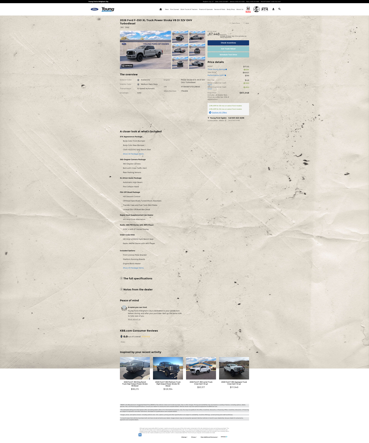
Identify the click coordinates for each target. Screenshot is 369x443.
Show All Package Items (133, 154)
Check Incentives (228, 43)
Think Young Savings (216, 69)
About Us (239, 9)
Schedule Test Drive (228, 55)
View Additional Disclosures (209, 437)
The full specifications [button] (137, 278)
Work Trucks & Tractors (188, 9)
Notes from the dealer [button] (138, 289)
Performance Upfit (216, 75)
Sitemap (183, 437)
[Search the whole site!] (279, 9)
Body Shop (231, 9)
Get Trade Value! (228, 49)
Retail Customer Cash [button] (217, 84)
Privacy (123, 342)
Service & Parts (219, 9)
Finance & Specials (206, 9)
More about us (134, 319)
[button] (161, 27)
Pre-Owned (174, 9)
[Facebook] (140, 434)
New (167, 9)
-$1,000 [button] (246, 83)
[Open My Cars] (273, 9)
